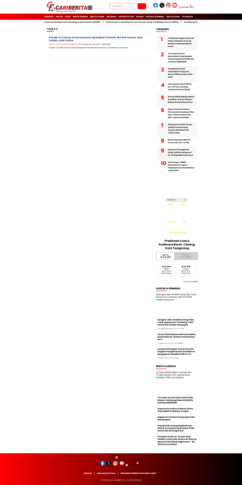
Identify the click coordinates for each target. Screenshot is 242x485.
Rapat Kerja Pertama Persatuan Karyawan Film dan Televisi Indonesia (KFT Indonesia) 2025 (181, 113)
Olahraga (187, 16)
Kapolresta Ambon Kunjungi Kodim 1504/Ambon (176, 418)
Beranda (49, 16)
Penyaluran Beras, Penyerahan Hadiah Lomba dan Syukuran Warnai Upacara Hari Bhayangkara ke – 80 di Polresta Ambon (177, 440)
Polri (68, 16)
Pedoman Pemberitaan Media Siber (138, 473)
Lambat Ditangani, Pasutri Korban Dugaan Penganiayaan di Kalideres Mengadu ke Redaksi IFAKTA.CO (176, 351)
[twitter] (162, 7)
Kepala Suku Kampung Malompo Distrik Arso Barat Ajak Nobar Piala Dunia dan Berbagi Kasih (176, 428)
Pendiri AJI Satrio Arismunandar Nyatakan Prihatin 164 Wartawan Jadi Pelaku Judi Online (95, 39)
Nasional (112, 16)
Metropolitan (126, 16)
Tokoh (79, 44)
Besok (185, 256)
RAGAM (139, 16)
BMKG (196, 282)
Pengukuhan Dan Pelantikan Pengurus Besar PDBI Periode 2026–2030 (180, 72)
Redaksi (88, 473)
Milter (59, 16)
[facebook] (156, 7)
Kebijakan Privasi (106, 473)
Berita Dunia (173, 16)
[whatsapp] (184, 7)
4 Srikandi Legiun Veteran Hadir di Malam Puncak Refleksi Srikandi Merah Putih (181, 42)
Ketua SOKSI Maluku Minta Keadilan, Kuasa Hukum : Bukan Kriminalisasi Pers (181, 99)
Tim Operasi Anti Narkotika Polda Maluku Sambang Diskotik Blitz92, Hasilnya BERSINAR (181, 57)
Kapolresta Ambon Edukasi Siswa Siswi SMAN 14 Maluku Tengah (175, 410)
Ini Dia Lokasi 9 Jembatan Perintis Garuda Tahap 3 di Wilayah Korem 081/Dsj (136, 22)
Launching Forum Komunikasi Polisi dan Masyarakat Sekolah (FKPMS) (61, 22)
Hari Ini (165, 256)
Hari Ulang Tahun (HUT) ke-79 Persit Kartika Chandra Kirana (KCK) (180, 87)
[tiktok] (192, 7)
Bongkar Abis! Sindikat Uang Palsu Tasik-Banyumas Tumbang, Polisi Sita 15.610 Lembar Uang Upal (176, 322)
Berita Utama (97, 16)
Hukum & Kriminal (155, 16)
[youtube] (175, 7)
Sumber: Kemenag (177, 235)
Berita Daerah (80, 16)
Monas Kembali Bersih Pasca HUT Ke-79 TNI (179, 141)
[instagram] (169, 7)
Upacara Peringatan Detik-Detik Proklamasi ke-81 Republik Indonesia (180, 152)
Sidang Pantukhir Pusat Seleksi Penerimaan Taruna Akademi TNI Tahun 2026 (180, 128)
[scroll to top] (232, 480)
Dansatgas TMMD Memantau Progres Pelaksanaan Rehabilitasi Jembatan (181, 166)
